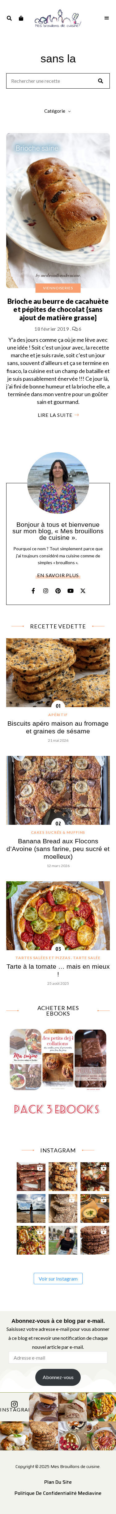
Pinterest (58, 590)
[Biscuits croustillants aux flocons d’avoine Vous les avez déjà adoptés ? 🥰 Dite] (94, 1238)
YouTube (70, 590)
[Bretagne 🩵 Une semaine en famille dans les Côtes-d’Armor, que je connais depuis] (31, 1207)
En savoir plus (58, 575)
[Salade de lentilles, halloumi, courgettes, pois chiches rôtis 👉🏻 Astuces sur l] (31, 1238)
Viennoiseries (58, 288)
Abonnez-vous (58, 1377)
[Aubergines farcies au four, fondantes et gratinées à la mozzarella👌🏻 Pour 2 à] (94, 1175)
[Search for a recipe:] (58, 81)
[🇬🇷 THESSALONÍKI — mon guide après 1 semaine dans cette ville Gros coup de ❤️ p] (63, 1238)
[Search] (100, 81)
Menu (107, 18)
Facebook (33, 590)
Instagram (46, 590)
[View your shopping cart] (20, 18)
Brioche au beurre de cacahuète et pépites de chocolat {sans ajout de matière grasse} (58, 309)
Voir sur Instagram (58, 1278)
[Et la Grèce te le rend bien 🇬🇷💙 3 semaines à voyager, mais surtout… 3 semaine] (94, 1207)
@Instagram (14, 1409)
